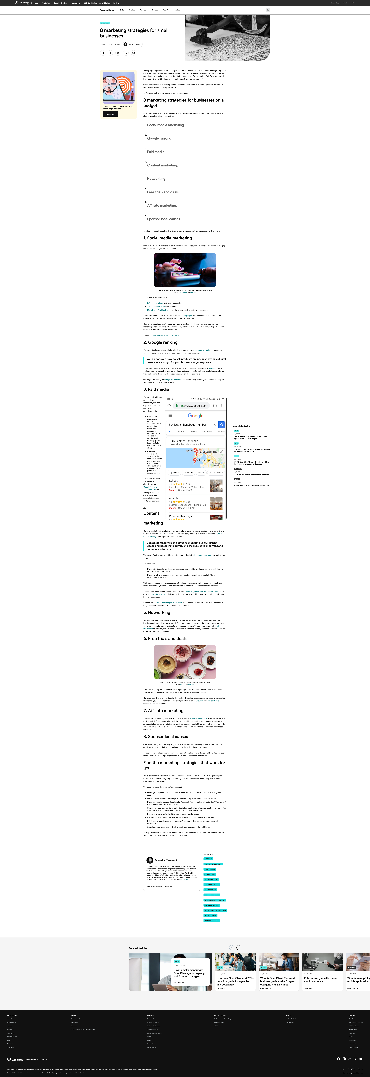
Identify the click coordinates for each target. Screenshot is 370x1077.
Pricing (116, 3)
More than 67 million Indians (159, 310)
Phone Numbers (353, 1047)
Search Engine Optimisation (214, 900)
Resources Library (107, 10)
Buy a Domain (353, 1019)
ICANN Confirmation (153, 1022)
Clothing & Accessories (213, 864)
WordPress (352, 1033)
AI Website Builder (354, 1026)
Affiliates (216, 1026)
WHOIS (149, 1040)
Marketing (105, 23)
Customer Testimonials (153, 1026)
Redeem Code (151, 1043)
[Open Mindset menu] (136, 10)
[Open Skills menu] (125, 10)
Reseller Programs (219, 1022)
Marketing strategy (211, 895)
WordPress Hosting (211, 920)
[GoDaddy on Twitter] (355, 1060)
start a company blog (202, 555)
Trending (155, 10)
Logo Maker (352, 1043)
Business (237, 479)
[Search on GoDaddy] (268, 10)
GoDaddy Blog (11, 1033)
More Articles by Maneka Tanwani (157, 886)
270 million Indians (155, 303)
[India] (22, 2)
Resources (74, 1026)
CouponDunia (213, 701)
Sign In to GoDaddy (291, 1019)
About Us (9, 1019)
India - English (31, 1059)
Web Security (352, 1040)
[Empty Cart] (353, 3)
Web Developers (210, 915)
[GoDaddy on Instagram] (344, 1060)
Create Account (290, 1022)
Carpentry (208, 859)
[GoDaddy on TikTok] (350, 1060)
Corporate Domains (152, 1029)
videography (187, 315)
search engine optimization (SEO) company (203, 591)
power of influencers (198, 718)
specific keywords (159, 594)
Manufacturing (210, 890)
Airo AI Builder (105, 3)
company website (202, 350)
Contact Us (10, 1029)
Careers (9, 1026)
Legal (8, 1040)
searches (212, 368)
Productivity (238, 468)
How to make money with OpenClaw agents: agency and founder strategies (189, 973)
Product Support (75, 1019)
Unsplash (193, 292)
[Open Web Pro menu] (171, 10)
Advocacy (143, 10)
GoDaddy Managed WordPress (169, 603)
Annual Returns (11, 1022)
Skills (122, 10)
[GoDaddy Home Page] (15, 1059)
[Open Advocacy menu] (148, 10)
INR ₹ (43, 1059)
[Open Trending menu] (159, 10)
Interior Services (211, 879)
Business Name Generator (154, 1033)
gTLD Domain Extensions (356, 1022)
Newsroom (10, 1043)
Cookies (360, 1069)
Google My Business (173, 379)
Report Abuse (74, 1022)
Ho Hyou (183, 684)
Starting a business (211, 905)
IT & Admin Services (211, 884)
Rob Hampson (183, 292)
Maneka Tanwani (134, 44)
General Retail (210, 869)
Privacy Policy (351, 1069)
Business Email (353, 1029)
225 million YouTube (156, 306)
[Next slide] (238, 947)
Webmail (149, 1036)
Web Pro (166, 10)
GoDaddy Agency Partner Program (223, 1019)
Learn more (177, 982)
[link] (110, 53)
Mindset (132, 10)
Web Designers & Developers (215, 910)
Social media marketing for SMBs (165, 335)
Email (56, 3)
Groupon (199, 701)
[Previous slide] (231, 947)
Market (177, 10)
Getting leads (209, 874)
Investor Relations (12, 1036)
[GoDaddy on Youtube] (361, 1060)
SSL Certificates (90, 3)
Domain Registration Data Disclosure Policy (83, 1029)
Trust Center (10, 1047)
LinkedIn (185, 879)
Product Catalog (151, 1047)
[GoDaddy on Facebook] (338, 1060)
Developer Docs (151, 1019)
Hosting (351, 1036)
